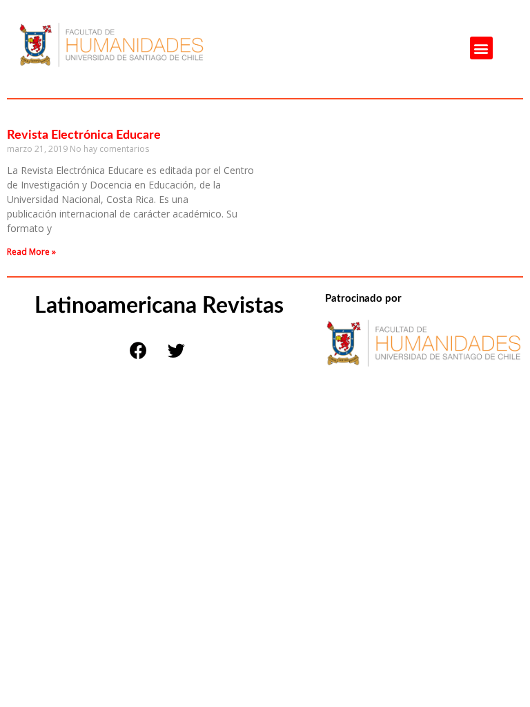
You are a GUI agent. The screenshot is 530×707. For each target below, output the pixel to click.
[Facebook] (138, 350)
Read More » (31, 252)
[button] (481, 48)
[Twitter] (176, 350)
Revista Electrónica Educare (84, 135)
